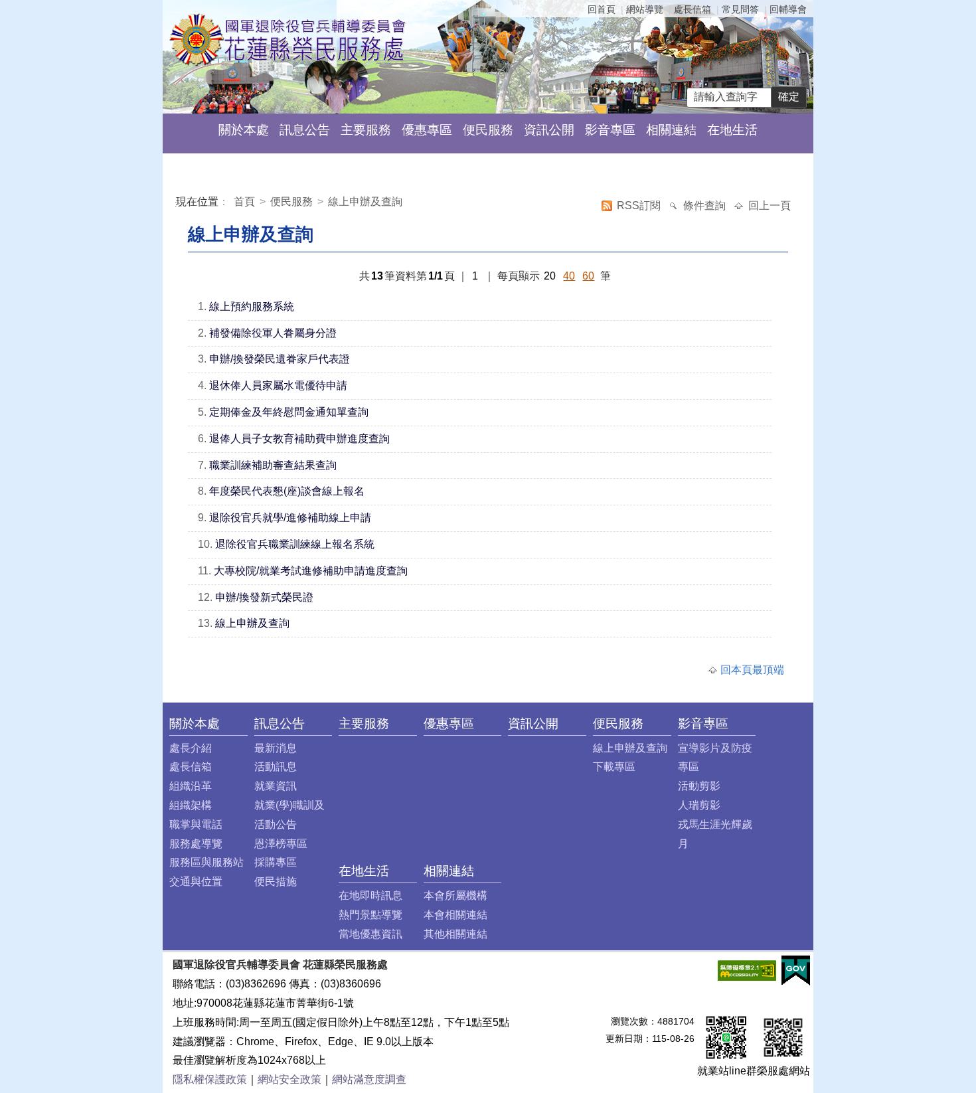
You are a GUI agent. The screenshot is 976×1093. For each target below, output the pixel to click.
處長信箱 (692, 9)
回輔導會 (788, 9)
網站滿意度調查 (369, 1079)
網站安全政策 (289, 1079)
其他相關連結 (455, 934)
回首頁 (601, 9)
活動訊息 (275, 766)
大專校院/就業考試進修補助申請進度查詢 (311, 570)
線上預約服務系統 (251, 306)
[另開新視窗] (747, 969)
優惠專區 (427, 130)
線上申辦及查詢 (365, 201)
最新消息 (275, 748)
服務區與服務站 (206, 862)
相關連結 (671, 130)
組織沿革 (190, 786)
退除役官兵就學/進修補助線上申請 (290, 517)
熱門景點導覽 (370, 914)
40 (569, 276)
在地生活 (732, 130)
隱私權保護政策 (210, 1079)
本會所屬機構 (455, 895)
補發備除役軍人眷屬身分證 (273, 333)
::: (179, 204)
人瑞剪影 (699, 805)
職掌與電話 (195, 824)
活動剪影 (699, 786)
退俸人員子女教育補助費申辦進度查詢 (299, 438)
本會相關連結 (455, 914)
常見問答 (740, 9)
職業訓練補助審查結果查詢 (273, 465)
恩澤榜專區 (280, 843)
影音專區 (610, 130)
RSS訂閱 (640, 205)
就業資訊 (275, 786)
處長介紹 (190, 748)
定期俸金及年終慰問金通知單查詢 (288, 412)
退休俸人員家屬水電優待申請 (278, 385)
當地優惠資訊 (370, 934)
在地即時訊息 (370, 895)
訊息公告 (305, 130)
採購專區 (275, 862)
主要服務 (366, 130)
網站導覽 (644, 9)
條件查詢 (705, 205)
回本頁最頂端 (752, 669)
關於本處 (243, 130)
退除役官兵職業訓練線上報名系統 (294, 544)
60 (588, 276)
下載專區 (614, 766)
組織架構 (190, 805)
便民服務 (488, 130)
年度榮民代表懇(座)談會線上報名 (287, 491)
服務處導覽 (195, 843)
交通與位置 (195, 881)
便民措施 (275, 881)
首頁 (246, 201)
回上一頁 (769, 205)
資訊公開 (549, 130)
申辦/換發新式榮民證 (264, 597)
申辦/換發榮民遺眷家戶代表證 (279, 359)
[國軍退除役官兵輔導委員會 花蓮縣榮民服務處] (287, 38)
